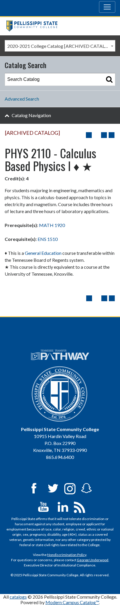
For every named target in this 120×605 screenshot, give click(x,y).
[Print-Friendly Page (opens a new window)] (104, 135)
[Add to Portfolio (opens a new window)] (89, 135)
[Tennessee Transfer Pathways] (60, 355)
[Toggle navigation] (107, 7)
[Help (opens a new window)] (111, 135)
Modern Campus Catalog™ (72, 602)
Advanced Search (22, 98)
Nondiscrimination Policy (66, 555)
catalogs (18, 596)
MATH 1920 (52, 225)
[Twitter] (53, 488)
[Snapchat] (86, 488)
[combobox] (60, 46)
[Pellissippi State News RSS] (79, 506)
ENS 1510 (48, 239)
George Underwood (92, 560)
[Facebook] (33, 488)
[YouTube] (43, 506)
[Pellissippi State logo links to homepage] (58, 26)
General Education (43, 253)
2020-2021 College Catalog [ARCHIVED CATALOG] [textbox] (60, 46)
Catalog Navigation (31, 115)
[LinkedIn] (63, 506)
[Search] (109, 79)
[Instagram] (69, 488)
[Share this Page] (96, 135)
